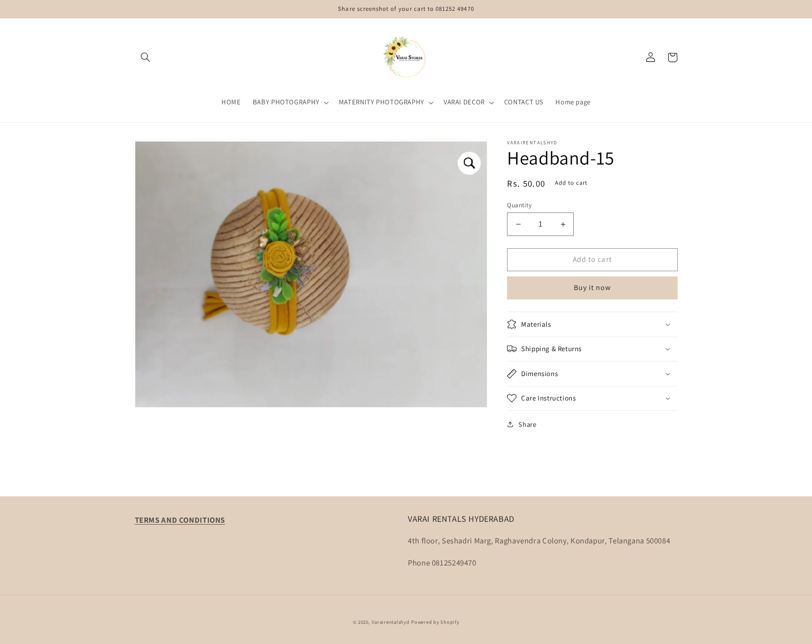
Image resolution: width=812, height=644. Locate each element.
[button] (145, 57)
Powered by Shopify (435, 622)
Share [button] (527, 424)
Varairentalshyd (390, 622)
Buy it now (592, 287)
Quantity (519, 205)
